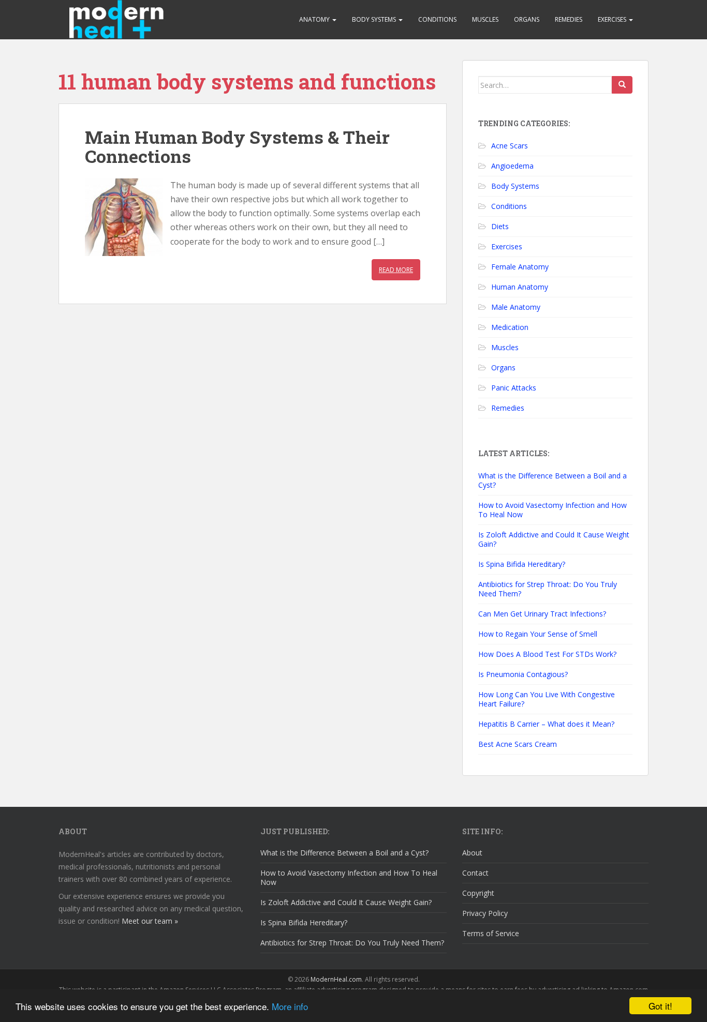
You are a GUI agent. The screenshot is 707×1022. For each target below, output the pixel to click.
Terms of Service (490, 933)
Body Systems (374, 19)
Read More (396, 269)
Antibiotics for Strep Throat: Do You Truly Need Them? (547, 588)
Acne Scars (509, 146)
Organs (526, 19)
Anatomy (315, 19)
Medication (509, 327)
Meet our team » (150, 921)
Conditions (437, 19)
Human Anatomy (519, 287)
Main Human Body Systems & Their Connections (237, 146)
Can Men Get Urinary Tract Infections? (542, 614)
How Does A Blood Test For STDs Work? (547, 654)
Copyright (478, 893)
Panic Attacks (513, 388)
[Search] (622, 85)
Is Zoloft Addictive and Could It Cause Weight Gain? (553, 539)
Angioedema (512, 166)
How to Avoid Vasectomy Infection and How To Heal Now (552, 509)
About (472, 853)
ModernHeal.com (336, 979)
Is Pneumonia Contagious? (523, 674)
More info (290, 1006)
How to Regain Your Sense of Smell (537, 634)
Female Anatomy (520, 267)
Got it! (660, 1005)
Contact (475, 873)
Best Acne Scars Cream (517, 744)
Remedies (568, 19)
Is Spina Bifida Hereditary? (521, 564)
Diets (500, 226)
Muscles (485, 19)
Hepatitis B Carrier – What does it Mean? (546, 724)
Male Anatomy (515, 307)
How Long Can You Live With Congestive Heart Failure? (546, 699)
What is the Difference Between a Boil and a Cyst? (552, 480)
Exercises (613, 19)
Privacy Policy (485, 913)
